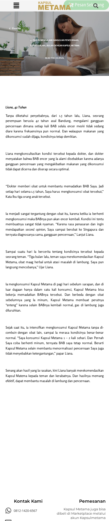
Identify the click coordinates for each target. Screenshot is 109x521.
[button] (16, 5)
